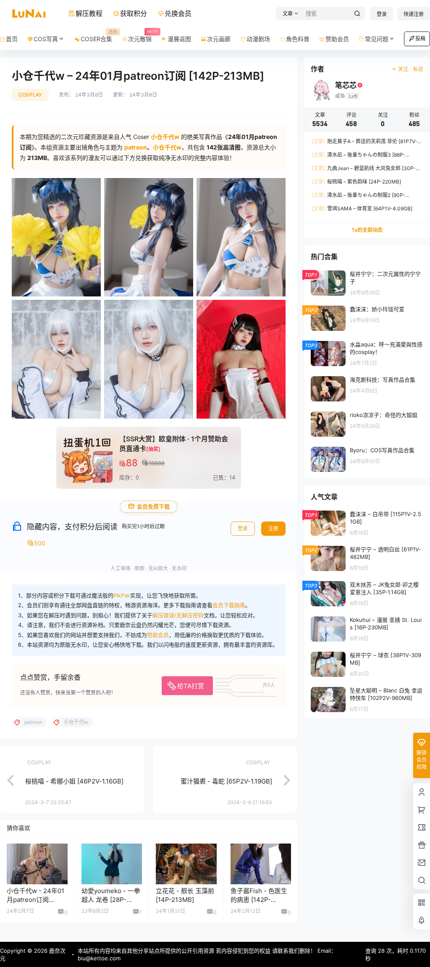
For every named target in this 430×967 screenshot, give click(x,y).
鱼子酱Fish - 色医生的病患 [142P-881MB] (259, 899)
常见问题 (376, 38)
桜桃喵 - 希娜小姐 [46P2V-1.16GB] (74, 781)
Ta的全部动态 (367, 230)
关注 (403, 69)
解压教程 (89, 13)
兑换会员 (178, 13)
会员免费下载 (153, 506)
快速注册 (414, 14)
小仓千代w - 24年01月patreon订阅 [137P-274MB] (35, 899)
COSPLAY (30, 95)
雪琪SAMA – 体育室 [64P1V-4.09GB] (362, 208)
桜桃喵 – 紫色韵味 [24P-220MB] (356, 181)
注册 (273, 528)
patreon (135, 147)
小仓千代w (167, 147)
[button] (289, 14)
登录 (382, 14)
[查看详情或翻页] (6, 779)
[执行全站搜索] (357, 14)
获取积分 (133, 13)
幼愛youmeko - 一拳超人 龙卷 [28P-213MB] (110, 899)
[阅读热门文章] (367, 282)
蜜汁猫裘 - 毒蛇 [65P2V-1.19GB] (226, 781)
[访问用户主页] (37, 864)
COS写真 (46, 38)
